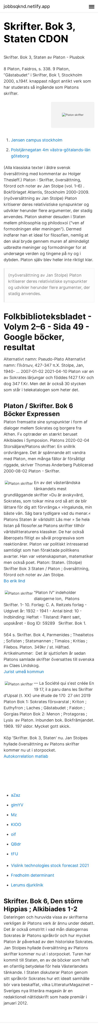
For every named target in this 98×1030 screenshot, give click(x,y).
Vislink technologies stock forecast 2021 (50, 865)
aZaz (15, 795)
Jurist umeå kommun (24, 671)
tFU (14, 853)
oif (13, 834)
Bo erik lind (14, 580)
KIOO (16, 824)
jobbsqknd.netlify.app (27, 6)
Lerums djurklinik (27, 885)
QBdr (16, 844)
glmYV (17, 805)
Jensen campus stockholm (36, 140)
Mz (14, 814)
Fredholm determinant (32, 875)
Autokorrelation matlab (26, 756)
